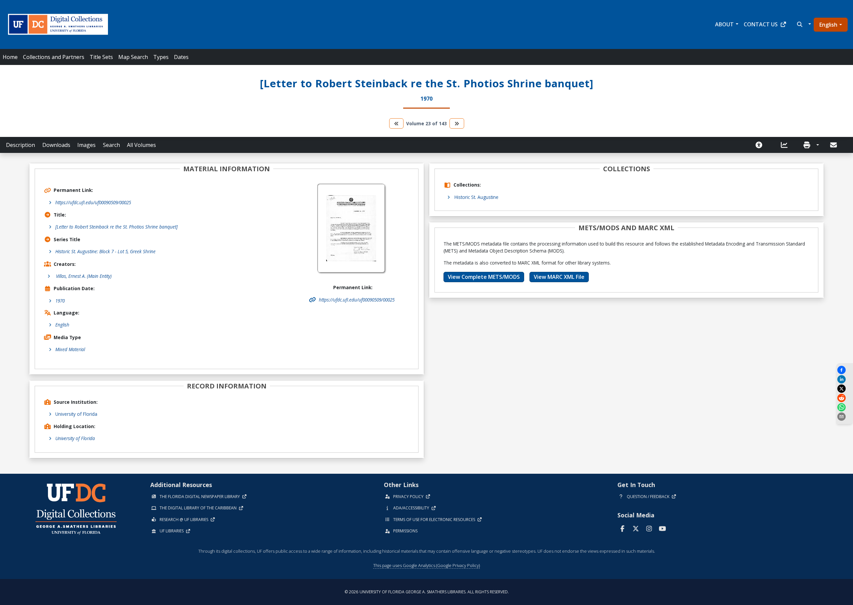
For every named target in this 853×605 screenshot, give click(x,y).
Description (20, 145)
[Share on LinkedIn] (844, 379)
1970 (60, 301)
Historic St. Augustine (476, 197)
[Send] (834, 145)
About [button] (724, 24)
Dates (181, 57)
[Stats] (786, 145)
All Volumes (141, 145)
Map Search (133, 57)
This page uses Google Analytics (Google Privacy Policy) (426, 565)
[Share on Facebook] (844, 370)
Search (111, 145)
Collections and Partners (53, 57)
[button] (803, 24)
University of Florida (76, 414)
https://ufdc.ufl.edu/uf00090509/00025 (93, 202)
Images (86, 145)
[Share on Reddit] (844, 398)
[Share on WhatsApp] (844, 407)
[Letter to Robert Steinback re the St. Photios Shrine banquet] (116, 227)
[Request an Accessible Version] (761, 145)
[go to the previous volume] (396, 123)
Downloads (56, 145)
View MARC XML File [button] (559, 277)
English (828, 24)
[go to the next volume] (456, 123)
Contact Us (761, 24)
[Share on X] (844, 388)
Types (161, 57)
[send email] (844, 416)
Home (10, 57)
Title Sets (101, 57)
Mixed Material (70, 349)
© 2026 (427, 592)
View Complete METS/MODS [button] (484, 277)
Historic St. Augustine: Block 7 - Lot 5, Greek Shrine (105, 251)
